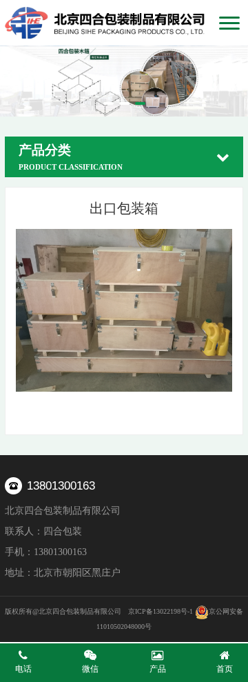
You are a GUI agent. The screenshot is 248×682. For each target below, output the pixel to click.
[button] (108, 103)
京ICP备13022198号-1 (160, 611)
